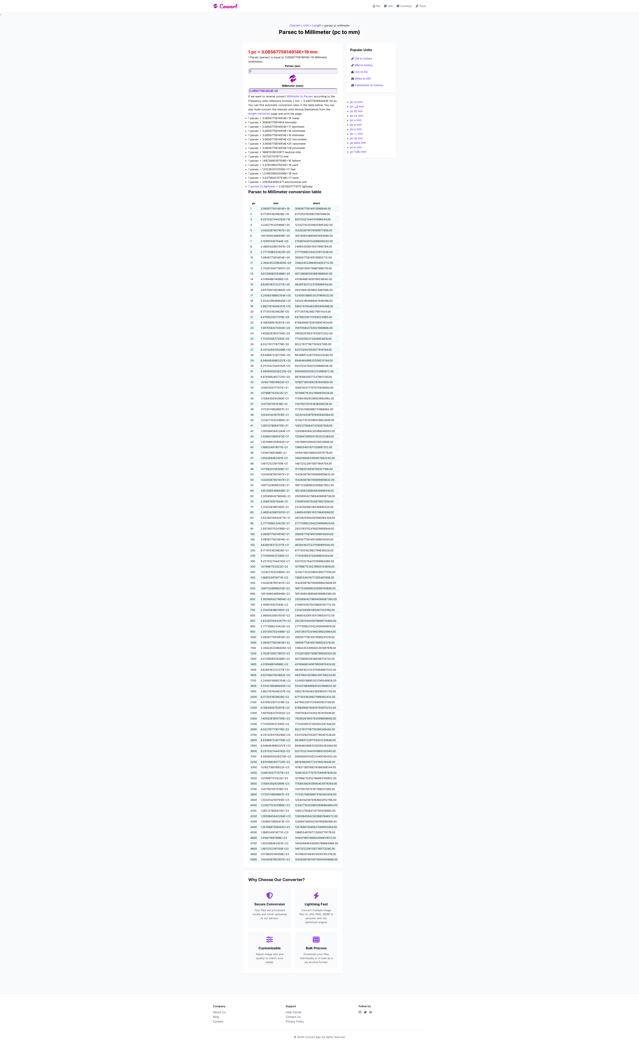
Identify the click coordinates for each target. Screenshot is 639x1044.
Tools (422, 6)
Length (316, 25)
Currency (405, 6)
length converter (259, 113)
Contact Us (293, 1017)
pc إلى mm (357, 106)
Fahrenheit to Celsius (369, 85)
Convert (228, 6)
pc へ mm (356, 133)
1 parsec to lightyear (261, 186)
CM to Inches (363, 58)
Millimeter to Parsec (300, 96)
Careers (218, 1021)
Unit (390, 6)
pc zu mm (356, 115)
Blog (216, 1017)
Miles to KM (363, 78)
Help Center (294, 1012)
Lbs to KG (361, 72)
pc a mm (356, 120)
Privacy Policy (295, 1021)
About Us (219, 1012)
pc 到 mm (356, 111)
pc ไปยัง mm (358, 151)
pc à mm (356, 124)
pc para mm (358, 142)
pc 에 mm (356, 138)
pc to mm (356, 102)
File (377, 6)
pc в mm (356, 147)
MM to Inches (364, 65)
